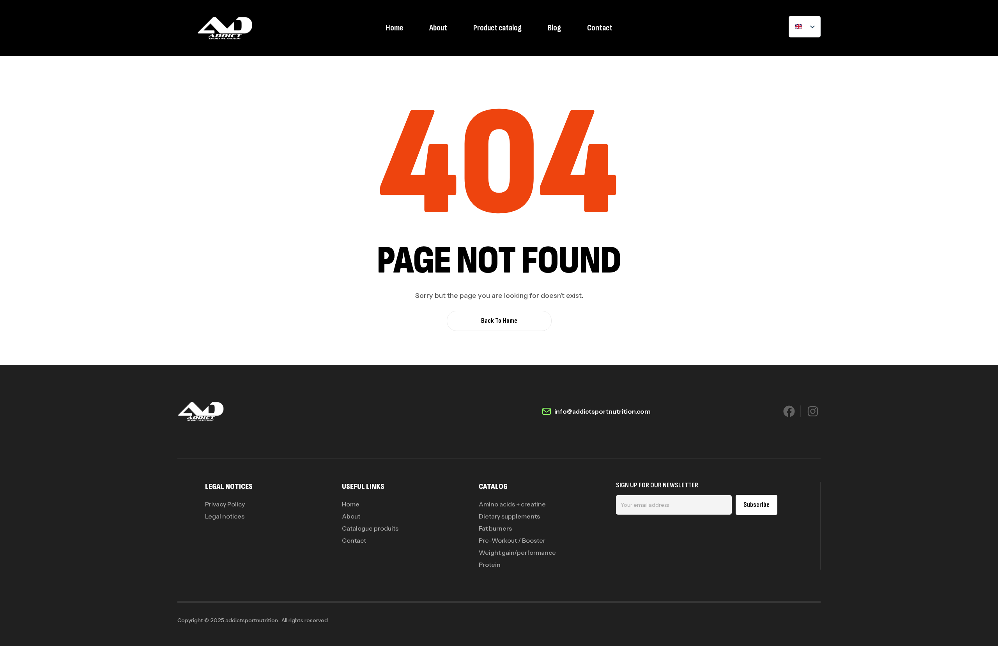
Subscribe (756, 505)
